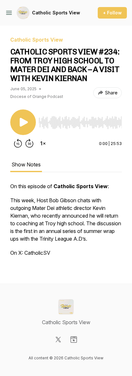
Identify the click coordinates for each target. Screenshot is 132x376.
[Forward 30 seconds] (29, 143)
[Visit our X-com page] (58, 339)
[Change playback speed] (43, 143)
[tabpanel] (66, 222)
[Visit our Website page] (73, 339)
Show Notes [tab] (26, 164)
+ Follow (112, 12)
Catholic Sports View (56, 12)
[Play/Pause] (23, 122)
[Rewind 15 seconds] (17, 143)
